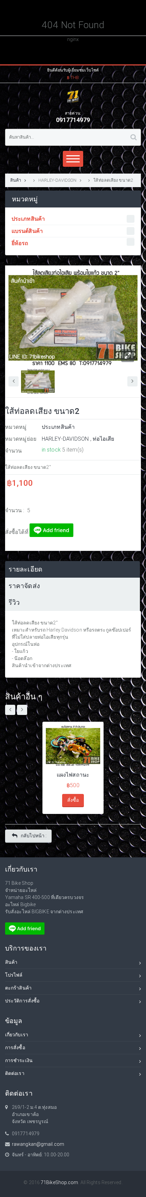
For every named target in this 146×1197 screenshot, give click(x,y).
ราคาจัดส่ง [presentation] (24, 586)
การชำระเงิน (19, 1060)
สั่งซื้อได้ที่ (17, 532)
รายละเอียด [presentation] (25, 569)
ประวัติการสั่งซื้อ (22, 1000)
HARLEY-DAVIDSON (57, 180)
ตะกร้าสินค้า (18, 988)
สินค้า (15, 180)
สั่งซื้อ (73, 800)
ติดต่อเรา (14, 1073)
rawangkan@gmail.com (38, 1144)
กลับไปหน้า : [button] (34, 835)
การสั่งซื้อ (15, 1047)
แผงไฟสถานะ (73, 775)
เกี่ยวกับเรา (16, 1034)
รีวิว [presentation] (14, 602)
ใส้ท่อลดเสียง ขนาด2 (113, 180)
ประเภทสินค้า (58, 427)
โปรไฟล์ (14, 975)
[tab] (72, 569)
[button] (73, 73)
